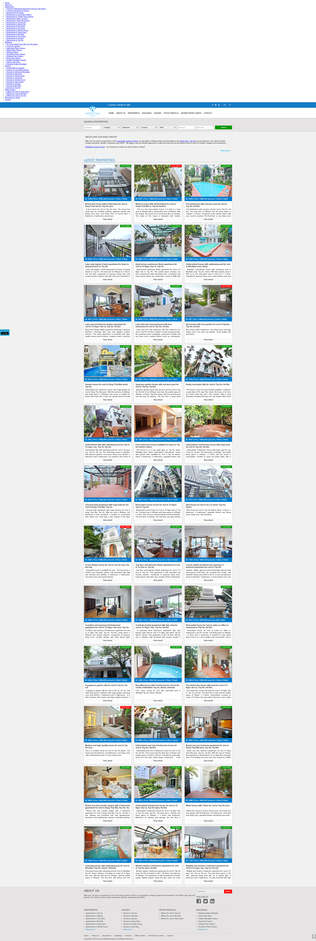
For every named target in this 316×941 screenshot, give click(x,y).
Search (223, 127)
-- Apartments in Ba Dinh (14, 34)
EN (224, 105)
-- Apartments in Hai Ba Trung (16, 30)
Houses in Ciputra (130, 919)
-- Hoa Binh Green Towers (15, 54)
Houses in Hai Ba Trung (132, 924)
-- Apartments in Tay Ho (14, 40)
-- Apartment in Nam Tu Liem (16, 19)
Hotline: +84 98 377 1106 (119, 105)
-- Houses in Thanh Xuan (15, 76)
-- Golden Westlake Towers (15, 60)
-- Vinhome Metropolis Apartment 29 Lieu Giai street (25, 9)
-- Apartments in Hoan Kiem (16, 32)
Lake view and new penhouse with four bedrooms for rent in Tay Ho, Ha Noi (154, 325)
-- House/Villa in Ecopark (14, 68)
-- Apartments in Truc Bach (15, 36)
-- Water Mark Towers (13, 50)
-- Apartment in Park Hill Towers (17, 20)
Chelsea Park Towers (206, 924)
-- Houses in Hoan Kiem (14, 82)
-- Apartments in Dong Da (15, 26)
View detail (107, 219)
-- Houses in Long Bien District (17, 70)
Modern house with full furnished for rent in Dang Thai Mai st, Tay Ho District (156, 205)
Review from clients (12, 98)
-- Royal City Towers (13, 58)
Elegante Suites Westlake (208, 913)
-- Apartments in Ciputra (14, 38)
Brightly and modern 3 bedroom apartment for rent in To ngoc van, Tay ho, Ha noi (207, 867)
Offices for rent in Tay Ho (170, 913)
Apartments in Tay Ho (94, 913)
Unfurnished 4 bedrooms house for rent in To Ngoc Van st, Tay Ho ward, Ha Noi (157, 806)
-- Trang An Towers (12, 46)
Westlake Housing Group (95, 147)
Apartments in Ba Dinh (94, 921)
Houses (8, 66)
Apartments (9, 7)
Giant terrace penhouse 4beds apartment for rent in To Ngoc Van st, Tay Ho (156, 265)
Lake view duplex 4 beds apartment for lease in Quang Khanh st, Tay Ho (107, 265)
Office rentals (10, 90)
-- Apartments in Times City (15, 22)
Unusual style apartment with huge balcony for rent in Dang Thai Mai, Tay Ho (107, 506)
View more (225, 151)
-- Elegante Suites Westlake (16, 64)
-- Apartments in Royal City (15, 24)
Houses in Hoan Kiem (131, 921)
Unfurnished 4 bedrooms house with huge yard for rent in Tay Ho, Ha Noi (208, 446)
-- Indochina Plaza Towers (15, 48)
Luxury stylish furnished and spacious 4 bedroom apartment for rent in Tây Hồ (205, 566)
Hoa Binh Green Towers (207, 927)
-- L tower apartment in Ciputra (17, 11)
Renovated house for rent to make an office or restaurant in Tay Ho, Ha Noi (207, 626)
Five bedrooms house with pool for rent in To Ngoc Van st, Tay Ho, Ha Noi (207, 686)
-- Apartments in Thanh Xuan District (19, 17)
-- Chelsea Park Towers (14, 56)
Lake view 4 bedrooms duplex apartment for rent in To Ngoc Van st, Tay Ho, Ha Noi (105, 325)
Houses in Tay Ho (130, 913)
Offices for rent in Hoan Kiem (172, 919)
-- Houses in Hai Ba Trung (15, 80)
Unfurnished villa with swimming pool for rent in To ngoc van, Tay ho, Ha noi (107, 446)
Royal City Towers (205, 921)
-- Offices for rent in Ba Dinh (16, 94)
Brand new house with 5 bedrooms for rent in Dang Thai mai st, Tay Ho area (106, 205)
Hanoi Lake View (204, 916)
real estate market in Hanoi (127, 141)
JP (230, 105)
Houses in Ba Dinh (130, 916)
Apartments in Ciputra (94, 916)
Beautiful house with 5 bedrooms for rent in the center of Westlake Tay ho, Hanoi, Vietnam (157, 686)
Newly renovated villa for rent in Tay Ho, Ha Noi (208, 384)
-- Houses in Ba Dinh (13, 86)
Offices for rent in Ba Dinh (171, 916)
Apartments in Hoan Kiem (96, 924)
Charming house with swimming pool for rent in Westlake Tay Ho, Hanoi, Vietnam (107, 867)
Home (7, 3)
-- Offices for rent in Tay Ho (15, 96)
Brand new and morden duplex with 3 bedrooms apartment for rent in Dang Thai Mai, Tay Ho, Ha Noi (107, 807)
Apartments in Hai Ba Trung (96, 927)
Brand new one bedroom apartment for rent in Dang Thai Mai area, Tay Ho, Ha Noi (207, 746)
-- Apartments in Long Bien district (18, 15)
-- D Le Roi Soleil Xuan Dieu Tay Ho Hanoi (21, 44)
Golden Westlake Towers (208, 919)
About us (8, 5)
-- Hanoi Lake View (12, 62)
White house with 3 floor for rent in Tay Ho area (207, 805)
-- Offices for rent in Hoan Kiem (17, 92)
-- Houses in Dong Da (13, 74)
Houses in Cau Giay (131, 927)
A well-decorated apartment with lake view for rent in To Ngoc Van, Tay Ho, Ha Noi (157, 626)
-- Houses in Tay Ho (12, 88)
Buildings (8, 42)
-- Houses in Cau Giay (13, 78)
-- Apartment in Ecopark (14, 13)
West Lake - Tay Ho (187, 141)
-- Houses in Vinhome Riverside (17, 72)
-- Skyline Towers (11, 52)
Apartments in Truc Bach (95, 919)
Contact (8, 99)
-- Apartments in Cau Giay (15, 28)
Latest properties (99, 160)
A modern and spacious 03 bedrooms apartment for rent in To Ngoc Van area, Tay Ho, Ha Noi (107, 627)
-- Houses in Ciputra (13, 84)
